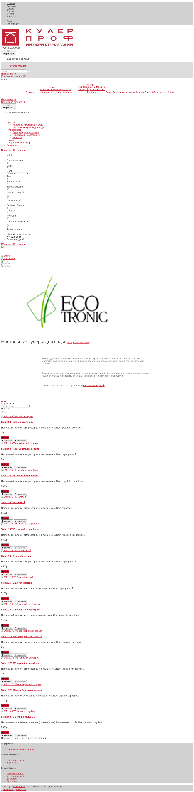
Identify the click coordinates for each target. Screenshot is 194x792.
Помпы (109, 92)
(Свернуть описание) (78, 342)
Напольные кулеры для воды (55, 89)
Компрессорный (15, 192)
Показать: (6, 408)
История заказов (15, 776)
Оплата (10, 8)
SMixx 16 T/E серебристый (16, 556)
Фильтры (91, 92)
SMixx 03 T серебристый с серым (20, 449)
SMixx (10, 166)
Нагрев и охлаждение (18, 221)
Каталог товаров (17, 66)
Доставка (11, 6)
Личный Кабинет (15, 773)
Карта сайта (13, 762)
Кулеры (52, 87)
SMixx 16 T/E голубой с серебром (19, 475)
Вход (9, 21)
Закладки (12, 778)
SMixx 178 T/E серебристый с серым (21, 636)
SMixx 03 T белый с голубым (17, 422)
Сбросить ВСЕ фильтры (13, 150)
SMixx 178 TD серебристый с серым (21, 690)
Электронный (14, 200)
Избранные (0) (8, 74)
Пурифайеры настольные (91, 89)
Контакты (11, 16)
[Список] (2, 401)
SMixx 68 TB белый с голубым (18, 717)
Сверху (11, 210)
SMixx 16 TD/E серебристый (17, 583)
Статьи (10, 11)
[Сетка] (5, 401)
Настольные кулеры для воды (56, 92)
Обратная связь (159, 92)
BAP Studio (19, 786)
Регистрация (13, 23)
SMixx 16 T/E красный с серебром (20, 529)
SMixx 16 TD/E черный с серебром (20, 609)
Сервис (10, 14)
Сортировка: (7, 403)
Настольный (13, 181)
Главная (11, 3)
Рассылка (12, 781)
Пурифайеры (89, 84)
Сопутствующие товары (124, 92)
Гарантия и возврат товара (21, 749)
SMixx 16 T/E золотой (13, 502)
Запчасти (140, 92)
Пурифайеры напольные (91, 87)
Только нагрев (14, 229)
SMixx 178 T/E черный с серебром (20, 663)
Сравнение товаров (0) (13, 76)
